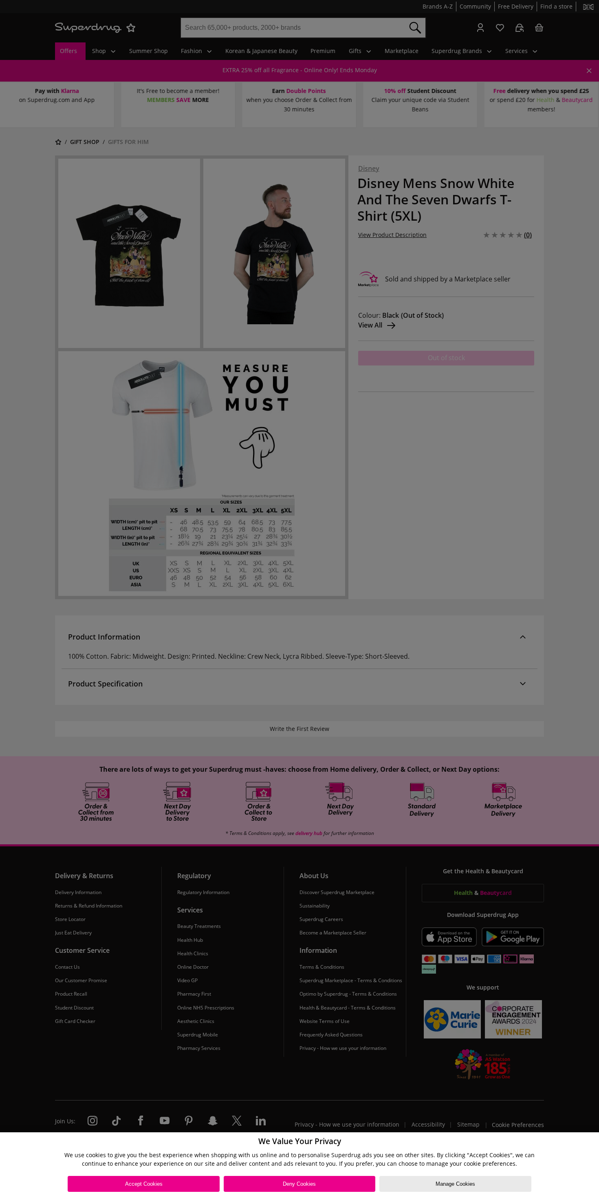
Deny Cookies (299, 1184)
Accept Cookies (144, 1184)
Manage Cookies (455, 1184)
